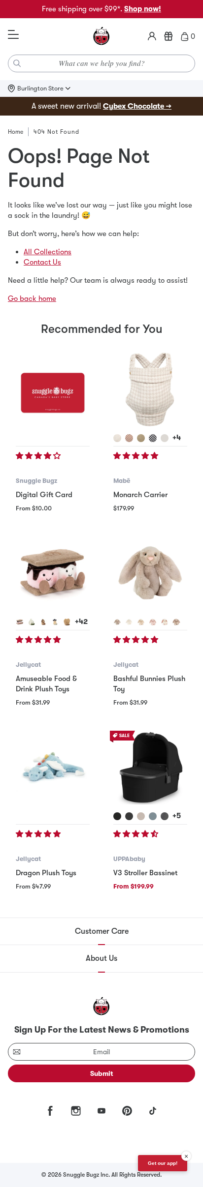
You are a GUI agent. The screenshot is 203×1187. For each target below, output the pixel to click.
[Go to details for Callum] (153, 816)
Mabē (121, 480)
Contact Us (42, 262)
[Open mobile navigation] (13, 35)
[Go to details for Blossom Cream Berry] (165, 622)
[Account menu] (152, 36)
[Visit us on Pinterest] (127, 1111)
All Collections (47, 251)
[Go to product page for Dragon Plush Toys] (53, 767)
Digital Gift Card (44, 494)
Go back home (32, 298)
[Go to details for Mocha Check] (129, 438)
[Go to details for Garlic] (31, 622)
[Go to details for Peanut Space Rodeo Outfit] (55, 622)
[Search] (17, 63)
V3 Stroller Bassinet (145, 872)
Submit (101, 1073)
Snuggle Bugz (36, 480)
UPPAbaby (129, 858)
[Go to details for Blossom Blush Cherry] (153, 622)
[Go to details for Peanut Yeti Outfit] (43, 622)
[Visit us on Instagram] (76, 1111)
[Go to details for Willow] (141, 622)
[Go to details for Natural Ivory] (165, 438)
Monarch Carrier (140, 494)
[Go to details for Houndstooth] (117, 438)
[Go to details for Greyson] (165, 816)
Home (15, 131)
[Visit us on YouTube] (101, 1111)
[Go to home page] (101, 36)
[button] (39, 455)
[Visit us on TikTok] (153, 1111)
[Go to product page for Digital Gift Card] (53, 389)
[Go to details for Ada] (141, 816)
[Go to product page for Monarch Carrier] (150, 389)
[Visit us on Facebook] (50, 1111)
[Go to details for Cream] (129, 622)
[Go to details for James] (117, 816)
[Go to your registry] (168, 36)
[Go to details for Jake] (129, 816)
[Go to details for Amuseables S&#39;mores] (20, 622)
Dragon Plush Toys (46, 872)
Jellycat (28, 664)
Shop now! (142, 8)
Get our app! (162, 1163)
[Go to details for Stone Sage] (141, 438)
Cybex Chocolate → (137, 106)
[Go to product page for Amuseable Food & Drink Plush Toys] (53, 573)
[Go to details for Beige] (117, 622)
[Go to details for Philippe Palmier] (67, 622)
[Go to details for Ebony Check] (153, 438)
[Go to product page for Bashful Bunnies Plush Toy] (150, 573)
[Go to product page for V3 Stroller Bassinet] (150, 767)
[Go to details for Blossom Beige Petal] (176, 622)
